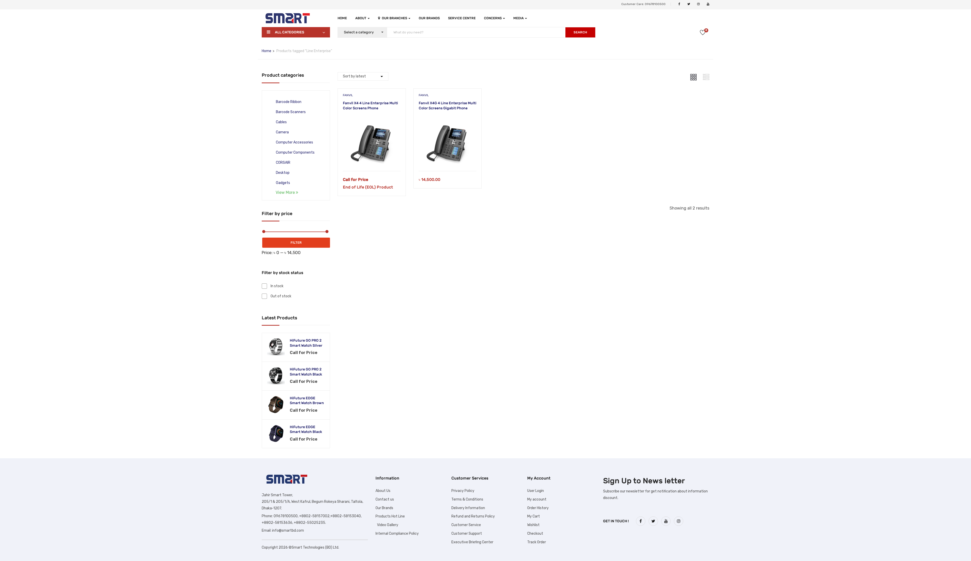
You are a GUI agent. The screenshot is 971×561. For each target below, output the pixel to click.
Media (518, 18)
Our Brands (429, 18)
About (361, 18)
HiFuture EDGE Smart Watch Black (306, 429)
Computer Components (295, 152)
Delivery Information (468, 508)
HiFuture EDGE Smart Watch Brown (307, 400)
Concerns (493, 18)
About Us (383, 491)
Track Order (536, 542)
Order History (538, 508)
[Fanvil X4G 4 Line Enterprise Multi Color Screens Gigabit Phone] (447, 119)
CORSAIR (283, 162)
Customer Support (466, 533)
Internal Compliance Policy (397, 533)
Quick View (371, 158)
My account (536, 499)
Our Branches (395, 18)
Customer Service (466, 525)
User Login (535, 491)
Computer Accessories (294, 142)
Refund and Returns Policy (473, 516)
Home (342, 18)
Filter (296, 242)
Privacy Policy (462, 491)
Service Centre (462, 18)
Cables (281, 122)
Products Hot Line (390, 516)
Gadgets (283, 183)
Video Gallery (387, 525)
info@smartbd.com (288, 530)
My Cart (533, 516)
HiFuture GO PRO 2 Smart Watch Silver (306, 343)
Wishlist (533, 525)
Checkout (535, 533)
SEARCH (580, 32)
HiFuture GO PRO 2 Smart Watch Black (306, 372)
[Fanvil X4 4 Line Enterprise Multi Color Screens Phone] (372, 119)
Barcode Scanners (291, 112)
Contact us (385, 499)
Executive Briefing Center (472, 542)
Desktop (283, 173)
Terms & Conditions (467, 499)
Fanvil (348, 95)
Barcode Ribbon (288, 102)
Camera (282, 132)
